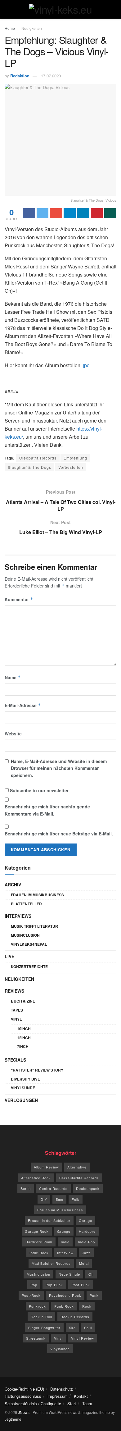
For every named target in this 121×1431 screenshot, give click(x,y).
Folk (75, 1199)
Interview (65, 1252)
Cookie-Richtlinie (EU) (24, 1389)
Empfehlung (75, 457)
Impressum (57, 1396)
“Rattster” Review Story (37, 1070)
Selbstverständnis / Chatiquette (33, 1403)
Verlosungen (21, 1100)
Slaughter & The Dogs (29, 467)
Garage (85, 1220)
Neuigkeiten (31, 28)
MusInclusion (25, 935)
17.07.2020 (51, 76)
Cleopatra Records (37, 457)
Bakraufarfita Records (79, 1177)
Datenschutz (61, 1389)
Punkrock (37, 1306)
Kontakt (81, 1396)
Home (10, 28)
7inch (23, 1046)
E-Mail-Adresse (23, 705)
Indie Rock (39, 1252)
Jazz (86, 1252)
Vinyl (16, 1019)
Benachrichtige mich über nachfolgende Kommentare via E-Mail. (47, 809)
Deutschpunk (88, 1188)
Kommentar (19, 599)
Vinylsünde (23, 1087)
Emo (59, 1199)
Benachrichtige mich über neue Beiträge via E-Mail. (59, 833)
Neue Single (69, 1274)
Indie (65, 1241)
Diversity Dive (25, 1079)
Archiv (13, 884)
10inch (24, 1028)
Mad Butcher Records (51, 1263)
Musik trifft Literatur (34, 926)
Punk (94, 1295)
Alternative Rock (36, 1177)
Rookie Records (74, 1316)
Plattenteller (26, 904)
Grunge (63, 1231)
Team (87, 1403)
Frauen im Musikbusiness (37, 895)
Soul (88, 1327)
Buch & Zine (23, 1001)
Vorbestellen (70, 467)
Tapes (17, 1010)
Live (9, 956)
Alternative (77, 1166)
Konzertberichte (29, 966)
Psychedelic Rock (65, 1295)
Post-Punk (80, 1284)
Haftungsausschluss (23, 1396)
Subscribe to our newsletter (39, 790)
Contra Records (53, 1188)
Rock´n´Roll (41, 1316)
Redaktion (19, 76)
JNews (23, 1412)
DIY (44, 1199)
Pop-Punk (54, 1284)
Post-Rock (31, 1295)
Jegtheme (13, 1419)
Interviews (18, 916)
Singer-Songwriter (44, 1327)
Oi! (91, 1274)
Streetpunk (36, 1338)
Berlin (25, 1188)
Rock (87, 1306)
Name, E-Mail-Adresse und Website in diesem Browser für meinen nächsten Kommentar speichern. (59, 768)
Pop (33, 1284)
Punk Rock (64, 1306)
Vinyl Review (82, 1338)
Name (13, 677)
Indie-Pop (86, 1241)
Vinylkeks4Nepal (29, 944)
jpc (86, 365)
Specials (15, 1060)
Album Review (46, 1166)
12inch (24, 1037)
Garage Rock (37, 1231)
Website (13, 733)
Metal (84, 1263)
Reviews (14, 991)
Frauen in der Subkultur (49, 1220)
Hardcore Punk (38, 1241)
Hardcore (87, 1231)
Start (71, 1403)
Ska (72, 1327)
